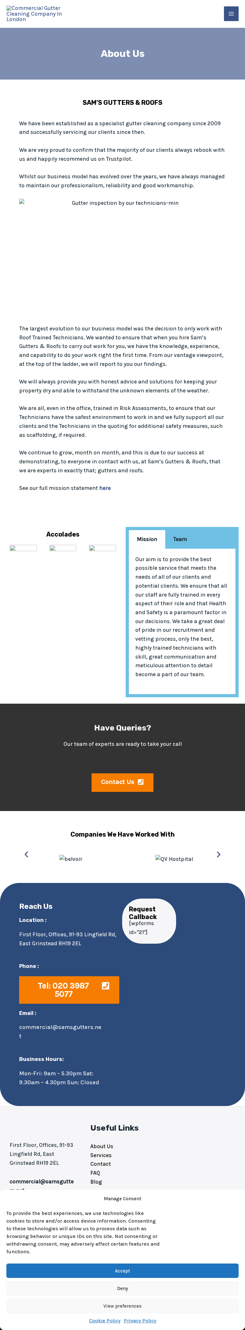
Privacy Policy (140, 1321)
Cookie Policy (105, 1321)
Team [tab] (180, 539)
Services (101, 1155)
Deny (122, 1288)
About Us (101, 1146)
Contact (100, 1164)
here (105, 488)
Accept (122, 1271)
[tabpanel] (182, 621)
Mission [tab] (147, 539)
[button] (26, 854)
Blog (96, 1182)
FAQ (95, 1173)
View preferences (122, 1306)
